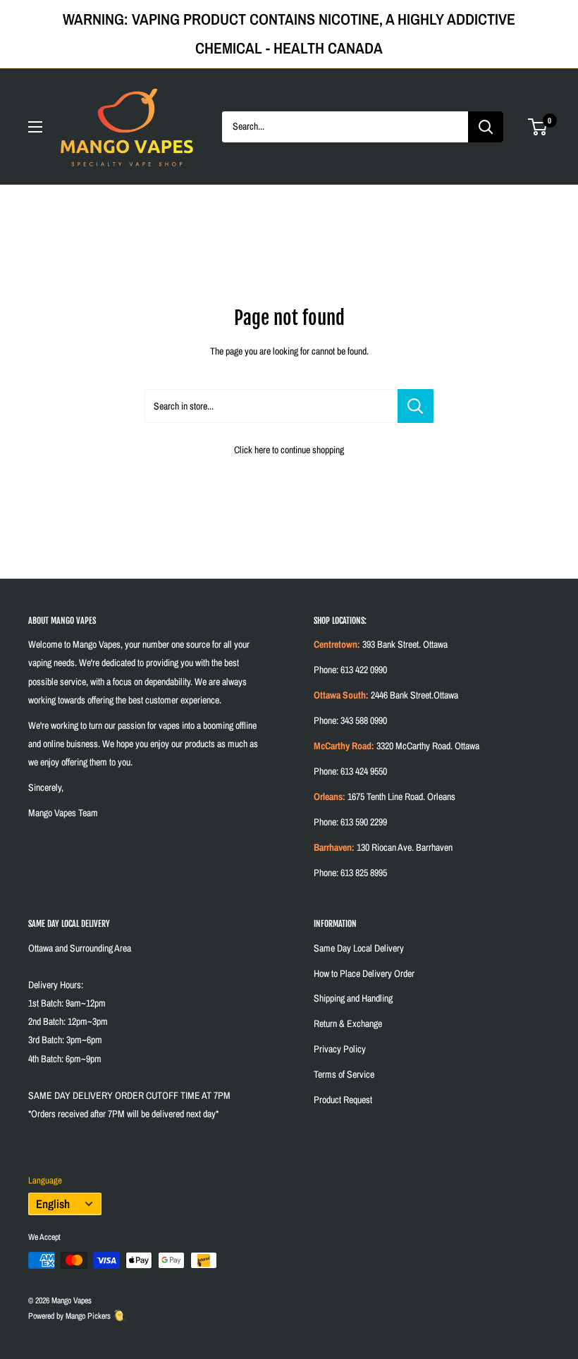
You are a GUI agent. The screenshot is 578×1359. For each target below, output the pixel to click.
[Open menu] (35, 127)
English (53, 1204)
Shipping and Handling (353, 998)
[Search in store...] (416, 406)
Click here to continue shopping (289, 449)
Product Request (343, 1099)
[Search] (485, 126)
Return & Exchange (348, 1023)
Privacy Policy (340, 1049)
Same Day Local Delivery (359, 948)
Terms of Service (344, 1074)
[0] (538, 126)
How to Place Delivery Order (364, 973)
